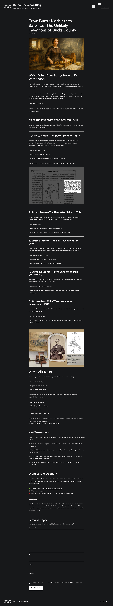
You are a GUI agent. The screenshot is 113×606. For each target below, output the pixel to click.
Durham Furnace (78, 504)
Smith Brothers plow (67, 508)
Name (31, 555)
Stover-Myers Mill (78, 508)
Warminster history (34, 510)
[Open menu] (93, 6)
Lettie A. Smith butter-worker (53, 506)
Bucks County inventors (66, 504)
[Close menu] (99, 4)
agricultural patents (34, 504)
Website (31, 574)
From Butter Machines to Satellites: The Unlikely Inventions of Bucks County (52, 25)
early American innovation (36, 506)
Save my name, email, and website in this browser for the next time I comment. (56, 583)
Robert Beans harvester (35, 508)
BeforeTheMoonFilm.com (54, 489)
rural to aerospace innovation (51, 508)
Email (31, 564)
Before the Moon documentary (50, 504)
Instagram (41, 491)
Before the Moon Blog (27, 5)
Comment (32, 528)
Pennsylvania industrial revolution (72, 506)
